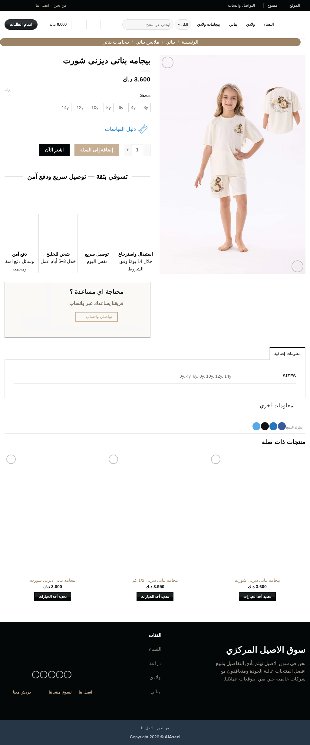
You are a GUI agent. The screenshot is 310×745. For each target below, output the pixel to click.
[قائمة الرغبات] (93, 24)
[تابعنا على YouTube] (7, 5)
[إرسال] (128, 24)
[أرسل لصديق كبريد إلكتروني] (265, 426)
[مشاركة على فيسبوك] (282, 426)
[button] (79, 24)
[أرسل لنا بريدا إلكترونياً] (19, 5)
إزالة (8, 89)
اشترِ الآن (54, 149)
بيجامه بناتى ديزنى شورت (257, 580)
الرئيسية (190, 42)
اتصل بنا (42, 5)
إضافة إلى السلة (96, 149)
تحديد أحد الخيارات (257, 596)
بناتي (233, 24)
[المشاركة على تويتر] (273, 426)
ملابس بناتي (147, 42)
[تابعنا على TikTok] (25, 5)
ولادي (250, 24)
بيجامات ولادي (208, 24)
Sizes (145, 96)
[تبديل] (299, 406)
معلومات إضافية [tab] (287, 353)
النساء (269, 24)
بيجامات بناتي (115, 42)
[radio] (145, 107)
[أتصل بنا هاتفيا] (13, 5)
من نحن (60, 5)
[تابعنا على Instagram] (30, 5)
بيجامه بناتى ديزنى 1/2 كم (155, 580)
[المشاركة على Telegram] (256, 426)
